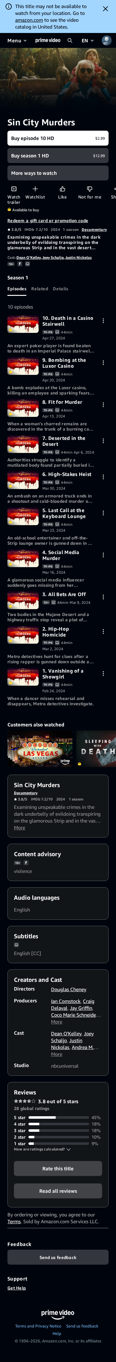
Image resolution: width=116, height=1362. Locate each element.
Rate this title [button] (58, 1168)
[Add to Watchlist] (35, 188)
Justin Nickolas (78, 257)
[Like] (62, 188)
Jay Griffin (81, 1008)
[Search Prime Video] (70, 40)
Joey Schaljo (53, 257)
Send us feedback (82, 1325)
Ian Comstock (65, 1001)
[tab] (16, 288)
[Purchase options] (103, 320)
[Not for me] (89, 188)
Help (57, 1333)
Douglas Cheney (68, 989)
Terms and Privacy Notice (38, 1325)
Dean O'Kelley (28, 257)
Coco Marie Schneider (74, 1015)
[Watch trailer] (13, 188)
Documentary (94, 229)
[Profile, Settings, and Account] (107, 40)
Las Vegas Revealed (39, 748)
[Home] (48, 40)
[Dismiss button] (105, 9)
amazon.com (29, 20)
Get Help (16, 1287)
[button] (42, 1149)
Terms (14, 1221)
